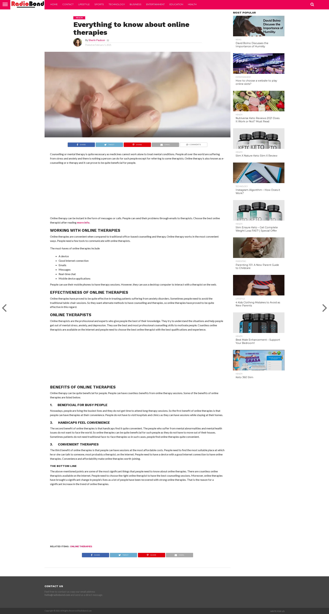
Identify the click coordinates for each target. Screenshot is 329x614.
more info (83, 222)
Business (135, 4)
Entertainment (155, 4)
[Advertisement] (137, 192)
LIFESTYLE (84, 4)
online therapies (81, 546)
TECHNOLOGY (117, 4)
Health (192, 4)
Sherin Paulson (97, 40)
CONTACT (68, 4)
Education (176, 4)
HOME (54, 4)
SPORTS (99, 4)
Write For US (277, 611)
